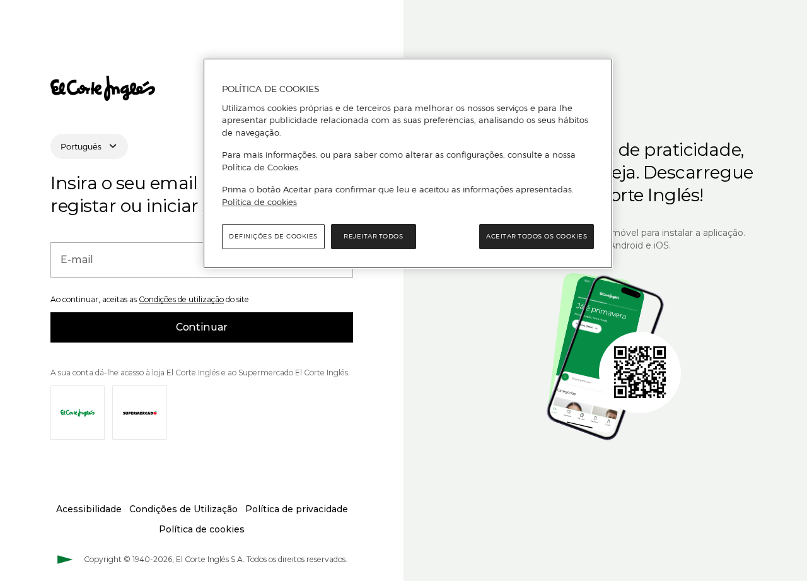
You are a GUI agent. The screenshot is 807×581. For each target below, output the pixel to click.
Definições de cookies (273, 236)
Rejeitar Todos (373, 236)
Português (81, 146)
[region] (408, 163)
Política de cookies (259, 202)
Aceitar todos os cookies (536, 236)
